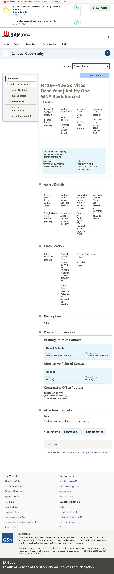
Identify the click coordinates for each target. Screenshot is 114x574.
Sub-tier (47, 161)
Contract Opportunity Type (66, 111)
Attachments (52, 431)
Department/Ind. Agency (54, 151)
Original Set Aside (48, 255)
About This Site (12, 481)
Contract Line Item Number (64, 127)
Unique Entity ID (81, 201)
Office (80, 161)
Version (67, 66)
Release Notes (12, 491)
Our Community (13, 486)
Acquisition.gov (67, 481)
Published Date (97, 120)
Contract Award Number (64, 197)
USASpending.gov (68, 486)
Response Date (97, 110)
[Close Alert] (76, 7)
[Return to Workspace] (5, 53)
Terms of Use (11, 506)
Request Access (94, 431)
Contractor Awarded (82, 196)
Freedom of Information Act (19, 522)
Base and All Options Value (81, 217)
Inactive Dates (80, 110)
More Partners (66, 496)
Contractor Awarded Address (65, 216)
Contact (63, 527)
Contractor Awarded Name (98, 197)
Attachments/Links (58, 410)
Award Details (54, 184)
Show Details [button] (20, 12)
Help (61, 506)
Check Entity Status (69, 511)
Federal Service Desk (69, 517)
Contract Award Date (48, 197)
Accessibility (11, 527)
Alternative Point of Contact (65, 364)
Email (48, 353)
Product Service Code (64, 256)
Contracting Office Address (63, 387)
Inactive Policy (80, 123)
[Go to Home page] (16, 35)
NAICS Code (63, 286)
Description (52, 316)
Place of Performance (87, 254)
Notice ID (48, 109)
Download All (71, 431)
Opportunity (94, 75)
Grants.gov (65, 491)
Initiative (81, 262)
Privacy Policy (12, 511)
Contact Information (59, 332)
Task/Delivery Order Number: (50, 216)
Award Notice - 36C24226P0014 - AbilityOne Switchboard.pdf (78, 452)
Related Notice (47, 121)
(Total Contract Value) (81, 226)
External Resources (69, 522)
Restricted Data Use (15, 516)
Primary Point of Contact (62, 340)
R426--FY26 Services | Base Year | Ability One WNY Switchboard (65, 90)
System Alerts (12, 496)
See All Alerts (100, 7)
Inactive (49, 102)
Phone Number (92, 353)
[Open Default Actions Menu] (107, 53)
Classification (54, 246)
